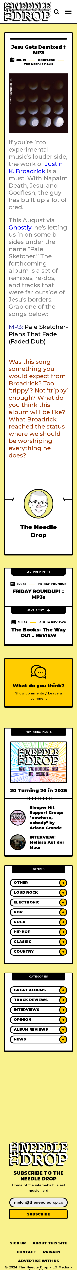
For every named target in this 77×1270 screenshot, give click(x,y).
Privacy (51, 1252)
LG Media (61, 1267)
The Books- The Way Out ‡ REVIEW (38, 632)
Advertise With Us (38, 1261)
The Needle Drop (39, 64)
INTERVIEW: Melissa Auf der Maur (47, 842)
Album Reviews (52, 622)
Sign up (18, 1243)
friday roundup (52, 584)
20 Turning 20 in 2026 (38, 790)
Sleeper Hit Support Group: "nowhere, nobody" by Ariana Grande (46, 817)
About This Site (50, 1243)
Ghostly (20, 227)
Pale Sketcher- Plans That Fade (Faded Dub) (38, 334)
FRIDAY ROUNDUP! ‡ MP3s (38, 594)
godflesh (46, 60)
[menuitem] (18, 1243)
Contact (26, 1252)
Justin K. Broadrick (36, 167)
